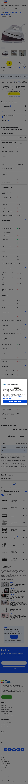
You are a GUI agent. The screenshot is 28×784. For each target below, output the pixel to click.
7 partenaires (16, 387)
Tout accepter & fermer (14, 401)
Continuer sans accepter (20, 381)
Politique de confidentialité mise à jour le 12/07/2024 (12, 396)
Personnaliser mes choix (7, 398)
